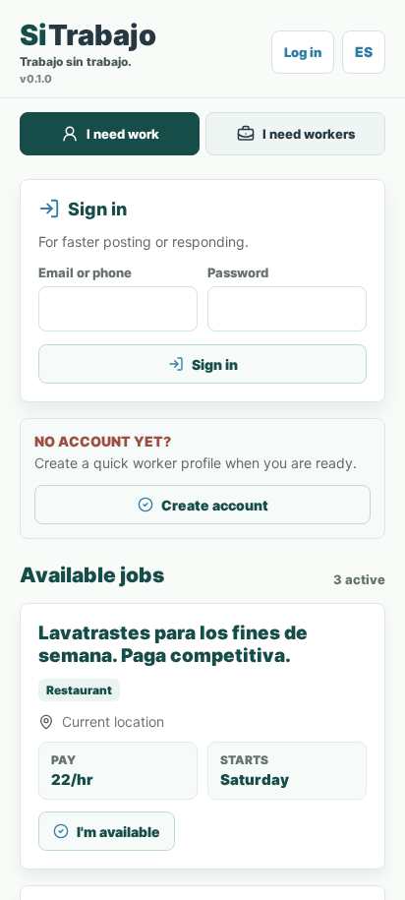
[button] (302, 52)
